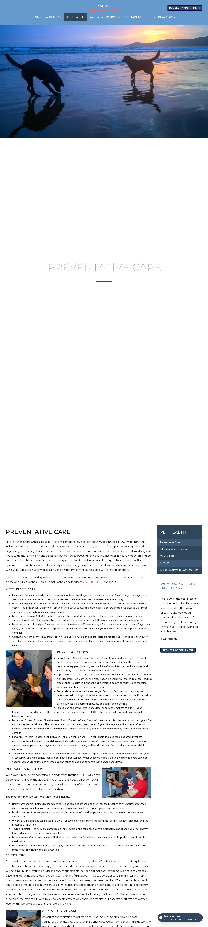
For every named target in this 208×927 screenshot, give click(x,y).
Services (164, 563)
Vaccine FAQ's (168, 556)
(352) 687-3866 (104, 10)
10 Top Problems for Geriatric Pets (179, 570)
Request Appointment (184, 7)
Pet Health (173, 532)
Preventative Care (170, 542)
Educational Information (173, 549)
